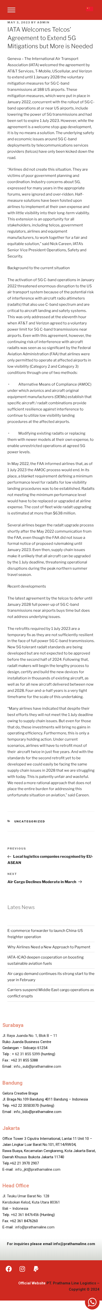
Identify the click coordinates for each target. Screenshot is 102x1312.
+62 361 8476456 (25, 1214)
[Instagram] (22, 1269)
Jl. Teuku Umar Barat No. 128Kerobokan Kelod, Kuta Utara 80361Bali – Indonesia (31, 1202)
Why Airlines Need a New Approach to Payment (48, 947)
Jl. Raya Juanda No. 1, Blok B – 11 (29, 1035)
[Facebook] (8, 1269)
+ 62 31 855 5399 (26, 1054)
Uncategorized (29, 821)
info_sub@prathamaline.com (37, 1066)
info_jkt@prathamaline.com (37, 1169)
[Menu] (11, 9)
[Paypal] (36, 1269)
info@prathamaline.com (34, 1227)
